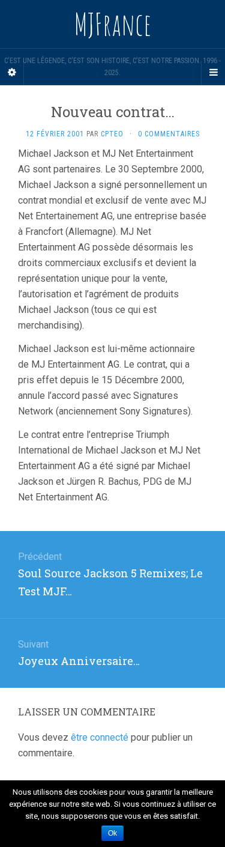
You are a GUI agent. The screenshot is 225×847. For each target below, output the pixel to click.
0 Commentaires (169, 134)
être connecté (99, 737)
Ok (112, 833)
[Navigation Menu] (213, 73)
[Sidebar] (12, 73)
